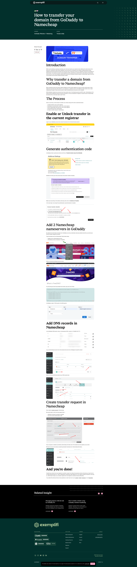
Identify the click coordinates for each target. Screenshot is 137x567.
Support (67, 548)
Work (80, 542)
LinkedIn (76, 477)
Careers (80, 540)
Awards (80, 537)
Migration (67, 545)
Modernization (68, 542)
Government (36, 562)
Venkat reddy (60, 34)
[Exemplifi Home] (39, 2)
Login (49, 238)
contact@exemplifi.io (98, 537)
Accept (92, 563)
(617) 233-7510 (99, 534)
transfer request (55, 410)
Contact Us (100, 562)
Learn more (87, 563)
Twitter (80, 477)
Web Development (69, 534)
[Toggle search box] (98, 2)
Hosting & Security (69, 540)
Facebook (84, 477)
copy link (37, 52)
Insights (80, 534)
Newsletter (91, 477)
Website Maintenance (69, 537)
